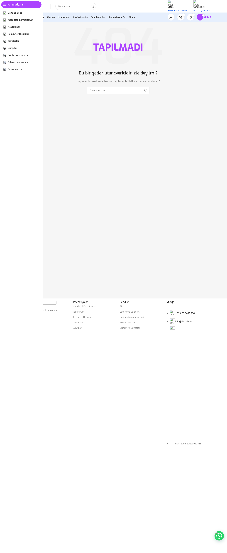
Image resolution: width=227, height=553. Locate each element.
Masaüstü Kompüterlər (84, 306)
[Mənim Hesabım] (171, 17)
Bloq (122, 306)
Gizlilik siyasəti (127, 322)
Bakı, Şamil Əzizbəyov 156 (188, 443)
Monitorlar (78, 322)
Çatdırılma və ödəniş (130, 311)
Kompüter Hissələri (82, 317)
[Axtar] (92, 6)
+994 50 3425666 (185, 313)
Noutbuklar (78, 311)
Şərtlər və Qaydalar (130, 327)
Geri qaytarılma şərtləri (132, 317)
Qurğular (77, 327)
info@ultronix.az (183, 321)
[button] (219, 535)
